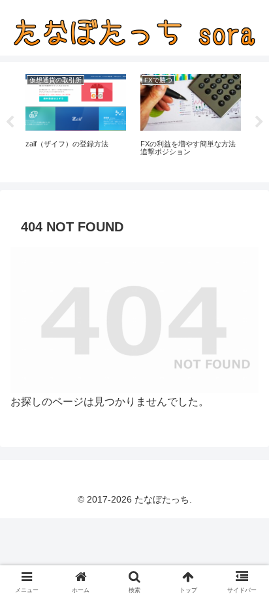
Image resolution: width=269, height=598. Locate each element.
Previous (9, 122)
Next (259, 122)
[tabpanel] (75, 120)
